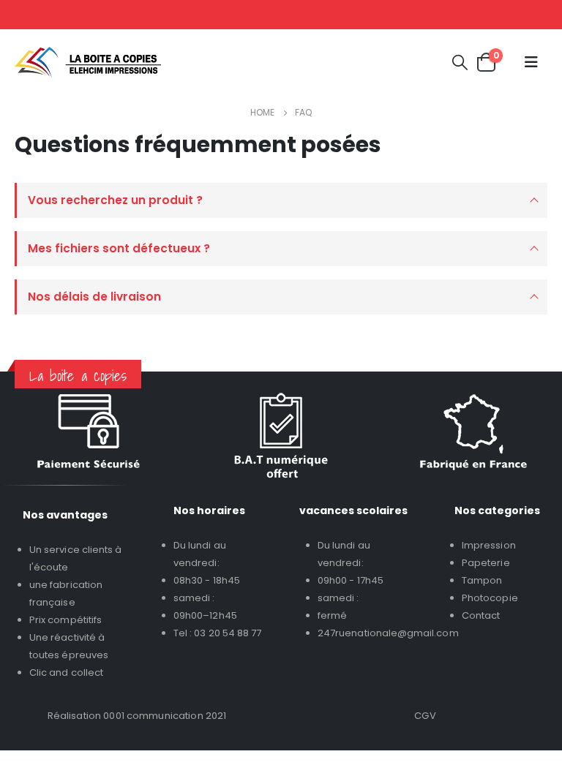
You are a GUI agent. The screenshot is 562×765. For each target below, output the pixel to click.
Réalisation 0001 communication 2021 (137, 716)
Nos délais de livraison (94, 296)
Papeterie (486, 563)
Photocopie (490, 598)
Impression (489, 545)
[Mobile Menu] (531, 62)
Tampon (482, 580)
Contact (481, 615)
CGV (424, 716)
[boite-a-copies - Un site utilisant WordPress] (88, 62)
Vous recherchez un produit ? (115, 200)
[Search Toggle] (460, 62)
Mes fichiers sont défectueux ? (119, 248)
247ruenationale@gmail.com (388, 633)
